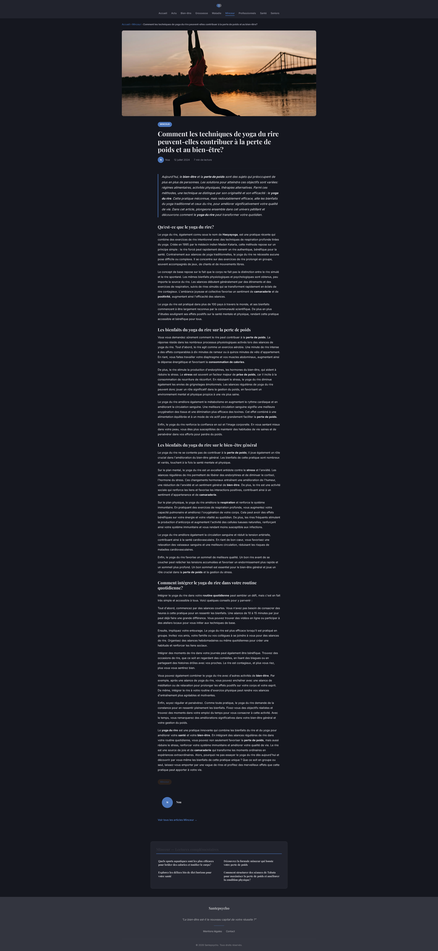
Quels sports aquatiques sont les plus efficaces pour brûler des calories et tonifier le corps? (186, 862)
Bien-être (186, 13)
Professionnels (247, 13)
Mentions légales (212, 931)
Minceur (230, 13)
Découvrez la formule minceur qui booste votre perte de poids (248, 862)
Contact (230, 931)
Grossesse (201, 13)
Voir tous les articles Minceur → (177, 820)
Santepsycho (219, 908)
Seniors (275, 13)
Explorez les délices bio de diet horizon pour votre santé (184, 874)
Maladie (216, 13)
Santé (263, 13)
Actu (174, 13)
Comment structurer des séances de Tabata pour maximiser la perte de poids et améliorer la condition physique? (251, 876)
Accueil (163, 13)
